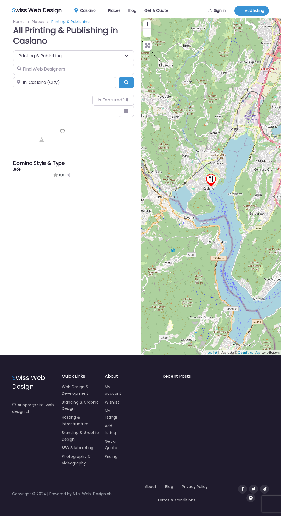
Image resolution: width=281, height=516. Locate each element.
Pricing (111, 456)
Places (114, 10)
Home (19, 21)
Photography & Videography (76, 460)
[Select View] (126, 111)
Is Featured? (112, 100)
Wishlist (112, 402)
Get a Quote (111, 445)
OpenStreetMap (249, 352)
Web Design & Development (75, 390)
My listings (111, 414)
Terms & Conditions (176, 500)
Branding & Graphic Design (80, 405)
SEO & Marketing (77, 447)
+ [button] (147, 23)
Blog (132, 10)
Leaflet (212, 352)
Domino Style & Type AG (39, 166)
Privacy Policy (195, 486)
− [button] (147, 32)
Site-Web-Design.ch (92, 494)
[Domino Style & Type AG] (211, 180)
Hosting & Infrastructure (75, 421)
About (150, 486)
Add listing (254, 10)
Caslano (87, 10)
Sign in (220, 10)
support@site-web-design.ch (34, 408)
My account (113, 390)
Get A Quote (156, 10)
